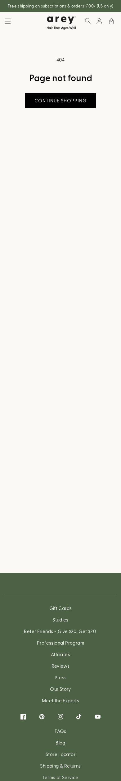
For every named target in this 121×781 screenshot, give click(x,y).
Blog (60, 742)
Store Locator (60, 754)
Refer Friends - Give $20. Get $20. (60, 631)
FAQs (60, 731)
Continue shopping (60, 100)
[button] (8, 21)
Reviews (61, 666)
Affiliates (60, 654)
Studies (60, 619)
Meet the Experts (60, 700)
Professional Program (60, 643)
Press (61, 677)
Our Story (60, 689)
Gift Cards (60, 608)
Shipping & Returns (60, 766)
